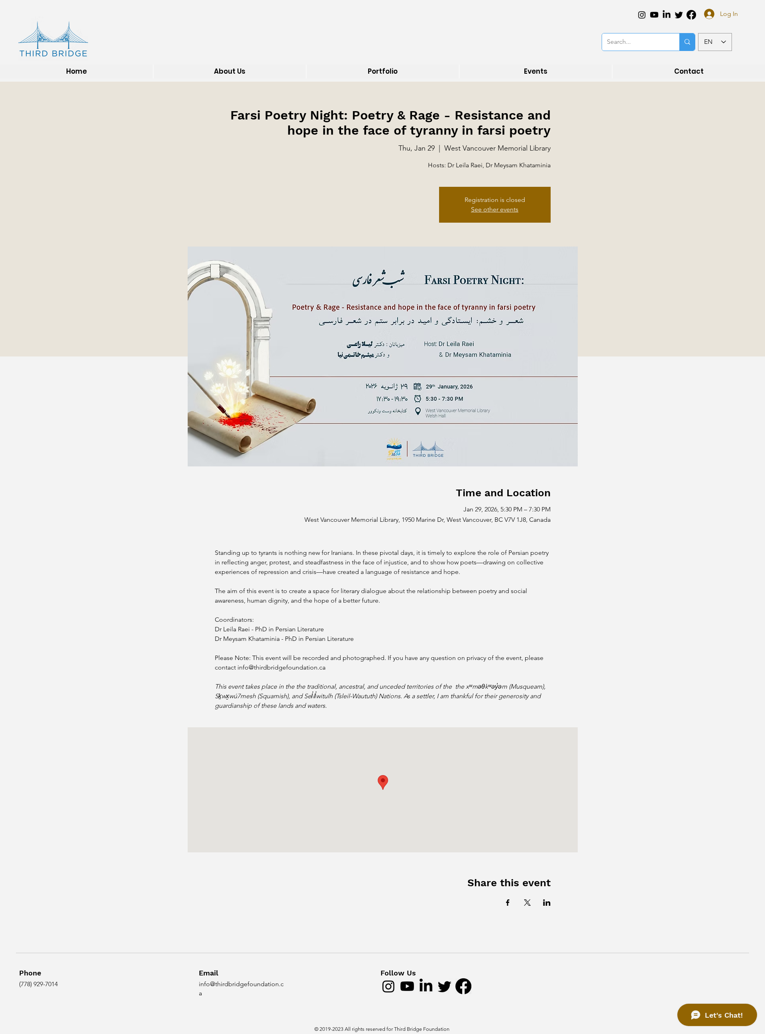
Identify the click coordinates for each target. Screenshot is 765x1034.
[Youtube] (654, 15)
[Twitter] (679, 15)
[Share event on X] (527, 902)
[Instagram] (642, 15)
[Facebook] (691, 15)
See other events (494, 209)
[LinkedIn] (666, 15)
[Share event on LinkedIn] (547, 902)
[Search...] (687, 42)
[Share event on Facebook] (508, 902)
